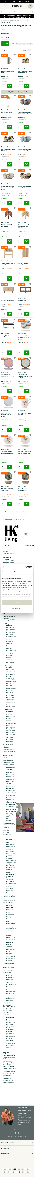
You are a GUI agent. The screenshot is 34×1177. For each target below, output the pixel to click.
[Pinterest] (18, 1133)
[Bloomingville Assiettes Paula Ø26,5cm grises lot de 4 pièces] (25, 325)
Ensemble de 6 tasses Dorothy (24, 413)
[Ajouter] (9, 86)
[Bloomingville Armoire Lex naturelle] (8, 289)
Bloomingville (24, 20)
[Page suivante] (27, 512)
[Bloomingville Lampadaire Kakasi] (8, 101)
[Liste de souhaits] (15, 55)
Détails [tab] (16, 572)
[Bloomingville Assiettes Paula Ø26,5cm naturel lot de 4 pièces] (25, 364)
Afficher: (24, 50)
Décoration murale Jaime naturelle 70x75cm (23, 226)
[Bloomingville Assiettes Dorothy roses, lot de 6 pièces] (8, 441)
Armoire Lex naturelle (7, 300)
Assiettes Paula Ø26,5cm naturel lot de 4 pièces (25, 376)
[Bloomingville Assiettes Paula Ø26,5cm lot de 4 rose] (8, 364)
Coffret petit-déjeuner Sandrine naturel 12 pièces (8, 188)
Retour (5, 20)
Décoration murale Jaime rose (6, 225)
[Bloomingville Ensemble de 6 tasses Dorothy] (25, 402)
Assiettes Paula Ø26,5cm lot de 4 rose (7, 375)
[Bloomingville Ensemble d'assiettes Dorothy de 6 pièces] (25, 441)
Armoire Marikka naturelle (23, 264)
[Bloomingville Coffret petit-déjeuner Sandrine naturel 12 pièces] (8, 175)
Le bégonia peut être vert (7, 71)
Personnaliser (16, 608)
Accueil (10, 20)
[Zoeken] (32, 12)
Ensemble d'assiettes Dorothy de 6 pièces (24, 452)
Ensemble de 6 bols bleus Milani (24, 489)
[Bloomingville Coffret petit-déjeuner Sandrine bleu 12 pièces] (25, 138)
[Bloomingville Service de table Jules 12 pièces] (8, 138)
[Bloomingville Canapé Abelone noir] (8, 325)
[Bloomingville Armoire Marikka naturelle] (25, 252)
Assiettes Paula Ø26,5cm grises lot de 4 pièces (25, 337)
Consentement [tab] (6, 572)
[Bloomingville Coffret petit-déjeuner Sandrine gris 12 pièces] (25, 101)
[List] (32, 50)
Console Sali (22, 300)
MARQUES (16, 20)
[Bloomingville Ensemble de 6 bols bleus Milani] (25, 478)
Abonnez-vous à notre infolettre (17, 1136)
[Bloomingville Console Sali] (25, 289)
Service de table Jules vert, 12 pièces (25, 72)
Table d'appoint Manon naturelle (8, 264)
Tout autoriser (17, 603)
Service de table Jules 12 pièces (8, 150)
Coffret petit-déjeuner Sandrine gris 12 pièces (25, 113)
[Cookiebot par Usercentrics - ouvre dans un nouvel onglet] (24, 567)
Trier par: (14, 43)
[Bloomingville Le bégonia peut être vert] (8, 60)
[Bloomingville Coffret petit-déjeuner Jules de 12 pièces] (25, 175)
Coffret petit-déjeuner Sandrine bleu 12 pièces (25, 150)
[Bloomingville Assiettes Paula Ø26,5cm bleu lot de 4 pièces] (8, 402)
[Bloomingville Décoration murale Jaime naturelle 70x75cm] (25, 214)
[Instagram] (15, 1133)
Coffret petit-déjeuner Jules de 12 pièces (25, 187)
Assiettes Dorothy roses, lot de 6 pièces (7, 452)
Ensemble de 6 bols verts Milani (7, 489)
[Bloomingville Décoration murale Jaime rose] (8, 214)
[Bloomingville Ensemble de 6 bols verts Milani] (8, 478)
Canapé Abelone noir (7, 336)
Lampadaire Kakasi (7, 112)
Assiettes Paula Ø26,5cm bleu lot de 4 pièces (7, 414)
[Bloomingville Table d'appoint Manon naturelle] (8, 252)
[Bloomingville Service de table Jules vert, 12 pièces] (25, 60)
